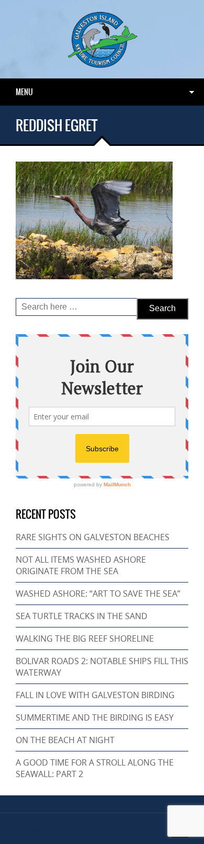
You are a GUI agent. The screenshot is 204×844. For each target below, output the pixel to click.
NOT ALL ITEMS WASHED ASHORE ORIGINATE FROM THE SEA (81, 565)
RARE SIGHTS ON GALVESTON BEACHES (92, 537)
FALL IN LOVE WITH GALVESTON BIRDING (95, 695)
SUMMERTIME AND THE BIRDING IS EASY (95, 717)
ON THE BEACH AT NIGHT (65, 740)
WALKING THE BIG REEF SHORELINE (85, 638)
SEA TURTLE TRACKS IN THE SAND (82, 616)
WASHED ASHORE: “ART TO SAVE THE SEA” (98, 593)
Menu (24, 92)
